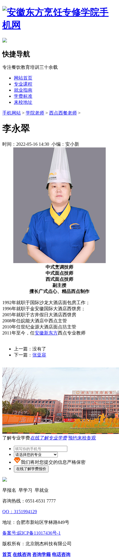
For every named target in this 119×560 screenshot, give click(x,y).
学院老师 (35, 112)
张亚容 (39, 354)
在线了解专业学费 (48, 437)
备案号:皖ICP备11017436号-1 (31, 533)
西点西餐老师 (63, 112)
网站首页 (23, 77)
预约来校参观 (82, 437)
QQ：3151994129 (19, 511)
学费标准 (23, 96)
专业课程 (23, 84)
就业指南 (23, 90)
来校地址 (23, 102)
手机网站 (11, 112)
